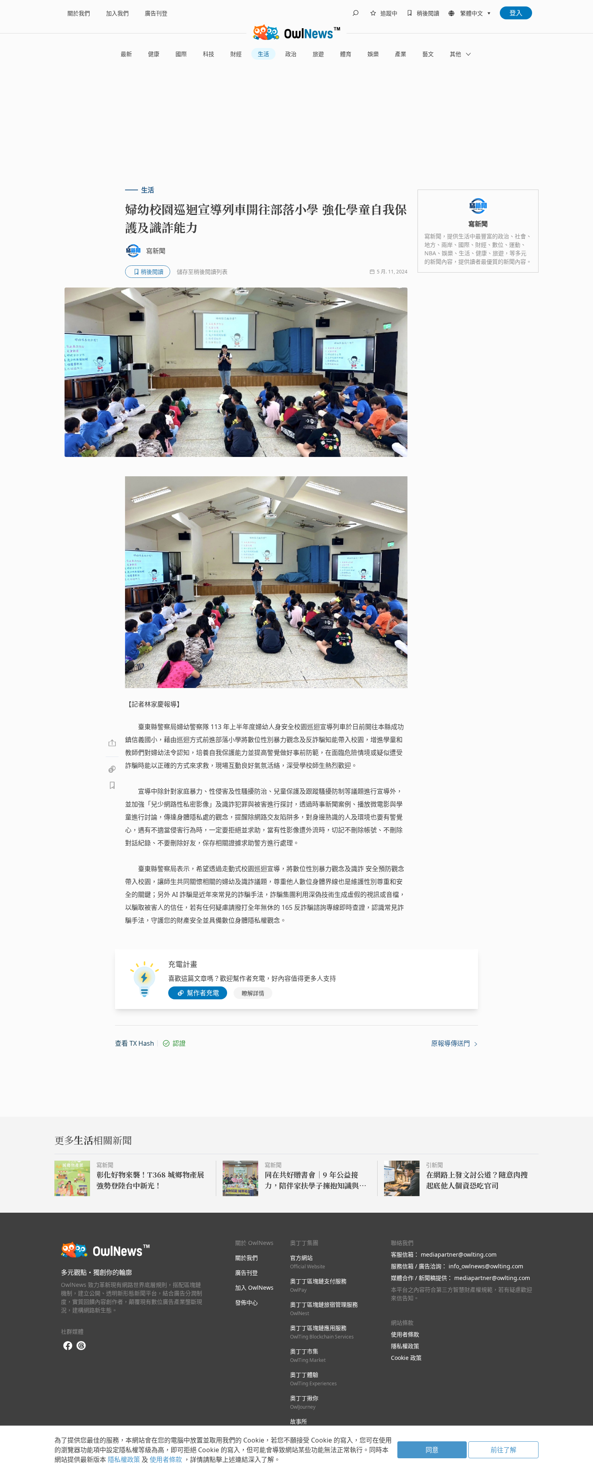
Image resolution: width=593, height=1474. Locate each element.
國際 (181, 54)
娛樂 (373, 54)
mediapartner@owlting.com (459, 1254)
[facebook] (68, 1346)
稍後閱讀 (428, 13)
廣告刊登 (156, 13)
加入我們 (117, 13)
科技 (208, 54)
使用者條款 (405, 1334)
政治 (290, 54)
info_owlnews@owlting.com (486, 1266)
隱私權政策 (405, 1346)
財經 (236, 54)
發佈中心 (246, 1302)
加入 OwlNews (254, 1287)
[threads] (81, 1346)
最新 (126, 54)
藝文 (428, 54)
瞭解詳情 (253, 993)
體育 (345, 54)
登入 (515, 12)
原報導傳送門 (451, 1043)
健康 (153, 54)
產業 (400, 54)
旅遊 (318, 54)
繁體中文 (471, 13)
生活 (263, 54)
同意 (432, 1449)
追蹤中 (388, 13)
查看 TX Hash (134, 1043)
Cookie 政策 (406, 1357)
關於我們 (78, 13)
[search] (355, 13)
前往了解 (503, 1449)
